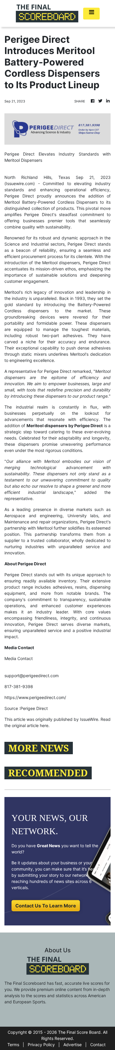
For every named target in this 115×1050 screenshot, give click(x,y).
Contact (98, 1044)
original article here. (31, 725)
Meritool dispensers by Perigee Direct (65, 425)
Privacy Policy (41, 1044)
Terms (13, 1044)
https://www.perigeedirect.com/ (35, 697)
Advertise (72, 1044)
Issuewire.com (19, 183)
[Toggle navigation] (91, 13)
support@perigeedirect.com (31, 675)
